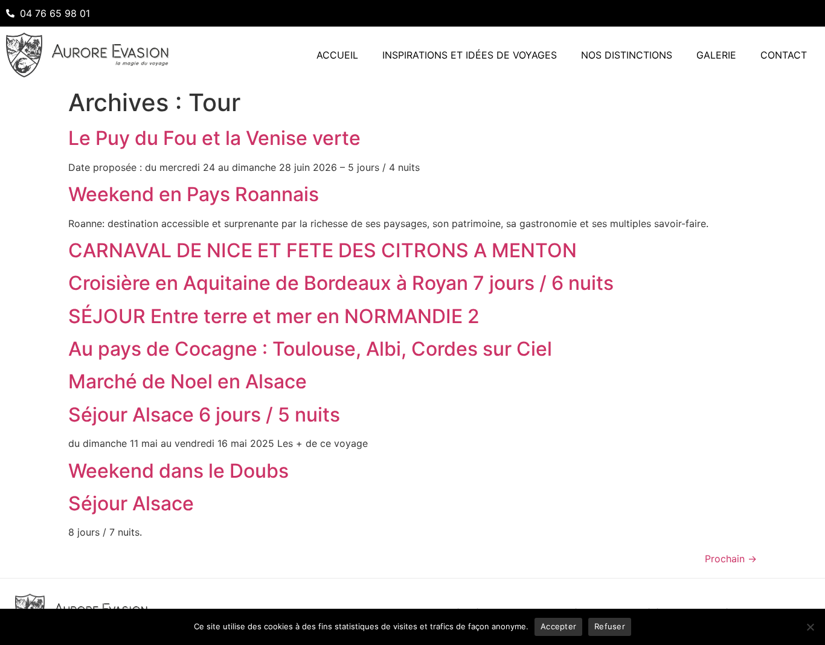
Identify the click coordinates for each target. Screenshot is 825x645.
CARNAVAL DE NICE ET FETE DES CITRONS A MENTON (322, 250)
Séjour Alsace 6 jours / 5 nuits (204, 414)
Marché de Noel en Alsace (187, 381)
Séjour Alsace (131, 503)
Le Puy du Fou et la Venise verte (214, 138)
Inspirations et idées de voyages (469, 55)
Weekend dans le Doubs (178, 471)
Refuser (609, 626)
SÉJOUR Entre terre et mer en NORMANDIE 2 (274, 316)
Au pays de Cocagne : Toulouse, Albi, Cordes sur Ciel (310, 349)
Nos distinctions (626, 55)
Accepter (558, 626)
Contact (783, 55)
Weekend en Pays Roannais (193, 194)
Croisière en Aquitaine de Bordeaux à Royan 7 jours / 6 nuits (341, 283)
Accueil (337, 55)
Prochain (731, 559)
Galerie (716, 55)
